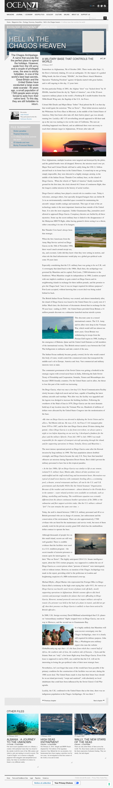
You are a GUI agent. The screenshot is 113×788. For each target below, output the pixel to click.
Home (8, 22)
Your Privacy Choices (64, 783)
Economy (29, 15)
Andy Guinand (24, 114)
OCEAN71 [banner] (22, 6)
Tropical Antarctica (20, 133)
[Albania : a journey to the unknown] (23, 724)
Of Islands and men (21, 142)
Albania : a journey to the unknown (21, 740)
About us (75, 15)
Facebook (98, 6)
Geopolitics (39, 15)
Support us (85, 15)
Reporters (37, 778)
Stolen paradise (19, 131)
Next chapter (98, 700)
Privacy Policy (96, 778)
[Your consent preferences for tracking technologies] (109, 784)
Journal (19, 15)
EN (90, 6)
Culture (58, 15)
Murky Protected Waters (23, 145)
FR (93, 6)
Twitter (101, 6)
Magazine (10, 15)
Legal (31, 778)
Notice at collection (42, 783)
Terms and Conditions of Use (20, 778)
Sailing (66, 15)
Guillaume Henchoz (26, 119)
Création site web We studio (82, 778)
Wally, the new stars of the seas (90, 740)
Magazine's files (17, 22)
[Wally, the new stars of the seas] (90, 724)
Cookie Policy (103, 778)
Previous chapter (50, 700)
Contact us (46, 778)
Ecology (49, 15)
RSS (105, 6)
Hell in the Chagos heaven (51, 22)
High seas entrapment (50, 740)
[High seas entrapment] (56, 724)
